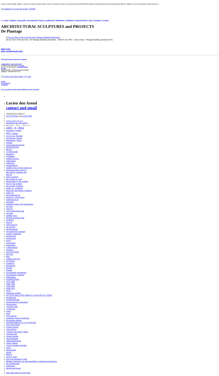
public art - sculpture (14, 188)
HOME (3, 81)
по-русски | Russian (14, 136)
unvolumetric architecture (16, 272)
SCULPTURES (12, 252)
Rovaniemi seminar (14, 320)
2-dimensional (11, 247)
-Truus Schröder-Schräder (16, 345)
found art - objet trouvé (15, 197)
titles (8, 257)
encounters (97, 20)
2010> (8, 291)
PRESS (9, 354)
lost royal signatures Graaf (16, 359)
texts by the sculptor (14, 184)
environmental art (13, 195)
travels (8, 352)
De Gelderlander (12, 364)
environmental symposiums (17, 302)
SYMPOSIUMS (12, 300)
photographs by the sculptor (17, 181)
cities (90, 20)
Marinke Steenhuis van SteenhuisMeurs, (22, 361)
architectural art (12, 200)
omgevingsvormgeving (15, 145)
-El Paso (9, 206)
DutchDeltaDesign (22, 67)
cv (2, 20)
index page (5, 49)
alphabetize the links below (17, 123)
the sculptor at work (14, 179)
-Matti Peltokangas (13, 341)
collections (10, 163)
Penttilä (3, 68)
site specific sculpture (14, 186)
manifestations (11, 165)
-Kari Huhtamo (12, 339)
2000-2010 (10, 288)
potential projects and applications (19, 204)
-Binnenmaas (11, 304)
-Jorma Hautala (12, 336)
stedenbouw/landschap (48, 361)
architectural (50, 20)
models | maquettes (13, 234)
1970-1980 (10, 282)
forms (8, 241)
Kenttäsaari (10, 266)
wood (8, 311)
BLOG (9, 149)
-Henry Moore (12, 343)
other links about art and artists (18, 373)
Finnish (18, 130)
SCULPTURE (12, 116)
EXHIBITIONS (12, 279)
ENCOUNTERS (13, 325)
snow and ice (11, 316)
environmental (32, 20)
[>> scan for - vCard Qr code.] (16, 76)
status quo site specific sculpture (19, 190)
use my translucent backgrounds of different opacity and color (20, 89)
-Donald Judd (11, 334)
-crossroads (10, 309)
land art (41, 20)
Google (22, 65)
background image (13, 368)
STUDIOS (10, 261)
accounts (105, 20)
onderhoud (10, 366)
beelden (9, 143)
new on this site (5, 83)
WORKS (10, 220)
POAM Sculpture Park (15, 218)
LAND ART (26, 116)
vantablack (4, 84)
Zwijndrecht (11, 298)
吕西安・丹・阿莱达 (15, 128)
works (6, 20)
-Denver (9, 209)
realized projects (12, 159)
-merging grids (12, 307)
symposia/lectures (81, 20)
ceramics (9, 250)
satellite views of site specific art (19, 168)
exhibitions (70, 20)
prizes (8, 348)
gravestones (10, 243)
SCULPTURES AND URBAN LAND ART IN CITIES (29, 295)
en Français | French (14, 138)
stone (8, 313)
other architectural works (12, 51)
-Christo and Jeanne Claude (17, 332)
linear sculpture (12, 177)
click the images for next (14, 121)
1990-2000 (10, 286)
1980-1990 (10, 284)
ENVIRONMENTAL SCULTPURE (21, 323)
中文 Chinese (12, 133)
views (15, 216)
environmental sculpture (15, 231)
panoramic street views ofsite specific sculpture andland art (16, 172)
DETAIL (9, 254)
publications (60, 20)
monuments (10, 245)
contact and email (21, 107)
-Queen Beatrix (12, 327)
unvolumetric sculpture (15, 275)
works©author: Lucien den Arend (11, 64)
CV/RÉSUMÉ (12, 152)
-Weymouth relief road (15, 211)
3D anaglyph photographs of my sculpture (14, 59)
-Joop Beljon (11, 329)
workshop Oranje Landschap (17, 318)
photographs (11, 350)
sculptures (12, 20)
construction (11, 238)
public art (10, 193)
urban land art (11, 225)
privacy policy (11, 357)
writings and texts (13, 259)
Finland (9, 270)
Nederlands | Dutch (14, 140)
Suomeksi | (10, 130)
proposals (10, 202)
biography (10, 154)
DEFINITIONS (12, 147)
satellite (9, 216)
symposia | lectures (13, 293)
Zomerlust (10, 263)
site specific (22, 20)
